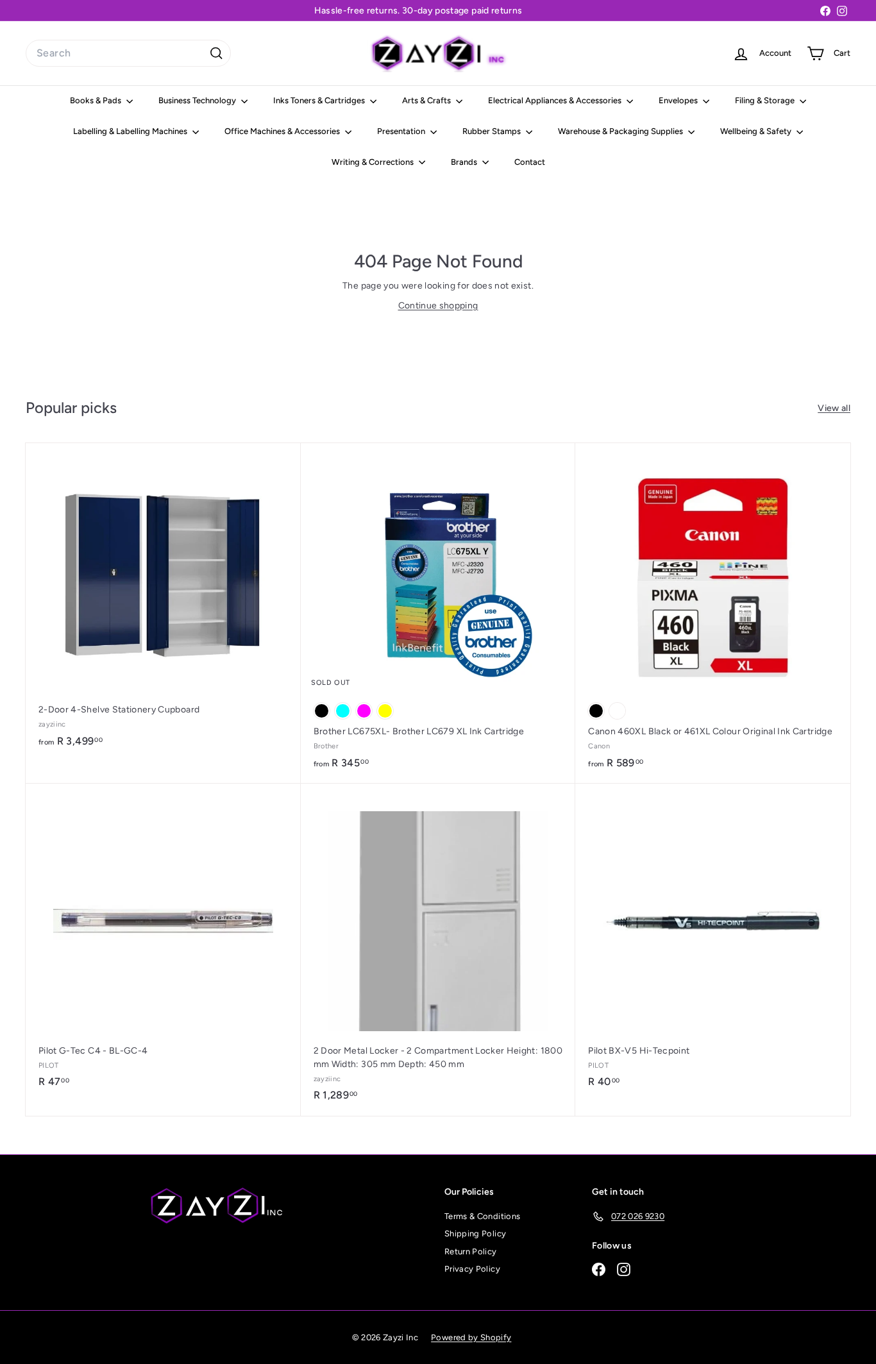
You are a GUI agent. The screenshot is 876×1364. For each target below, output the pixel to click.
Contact (529, 162)
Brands (465, 162)
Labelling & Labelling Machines (131, 131)
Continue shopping (438, 305)
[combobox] (128, 53)
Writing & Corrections (374, 162)
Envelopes (679, 100)
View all (834, 408)
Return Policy (470, 1251)
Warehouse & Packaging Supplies (621, 131)
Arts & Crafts (427, 100)
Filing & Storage (765, 100)
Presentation (402, 131)
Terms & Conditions (482, 1216)
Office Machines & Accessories (283, 131)
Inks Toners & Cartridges (320, 100)
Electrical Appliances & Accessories (555, 100)
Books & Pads (96, 100)
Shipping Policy (475, 1233)
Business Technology (198, 100)
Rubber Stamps (492, 131)
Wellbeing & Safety (756, 131)
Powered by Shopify (471, 1337)
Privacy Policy (472, 1269)
